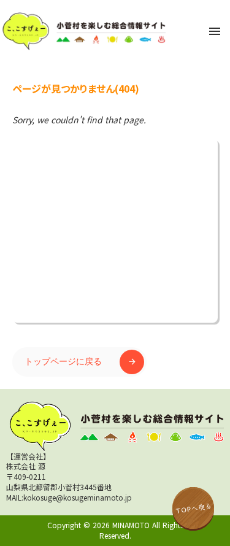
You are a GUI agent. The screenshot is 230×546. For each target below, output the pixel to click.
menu (214, 31)
